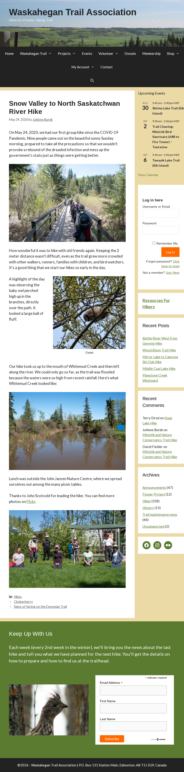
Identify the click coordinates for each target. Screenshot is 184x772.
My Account (80, 67)
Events (87, 53)
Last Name (107, 719)
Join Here (173, 272)
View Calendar (148, 175)
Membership (151, 53)
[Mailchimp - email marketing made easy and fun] (158, 740)
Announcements (154, 487)
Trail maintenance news (159, 514)
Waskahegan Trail (33, 53)
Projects (64, 53)
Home (9, 53)
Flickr (30, 501)
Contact (107, 67)
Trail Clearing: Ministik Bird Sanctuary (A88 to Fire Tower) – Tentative (165, 137)
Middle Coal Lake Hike (158, 368)
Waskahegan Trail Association (72, 12)
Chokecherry (23, 602)
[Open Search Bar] (92, 80)
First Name (108, 701)
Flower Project (153, 494)
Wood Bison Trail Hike (159, 350)
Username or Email (156, 206)
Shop (170, 53)
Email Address (111, 683)
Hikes (18, 597)
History (148, 508)
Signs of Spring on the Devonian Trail (40, 607)
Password (149, 223)
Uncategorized (153, 526)
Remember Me (167, 243)
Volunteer (106, 53)
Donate (130, 53)
